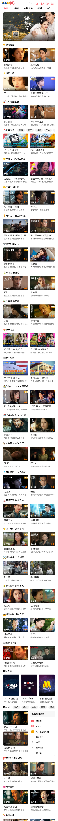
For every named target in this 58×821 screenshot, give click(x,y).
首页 (6, 8)
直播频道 (28, 8)
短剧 (39, 8)
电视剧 (16, 8)
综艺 (49, 8)
